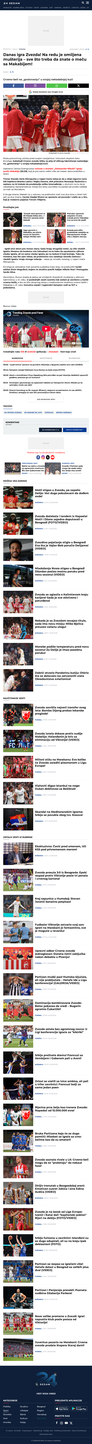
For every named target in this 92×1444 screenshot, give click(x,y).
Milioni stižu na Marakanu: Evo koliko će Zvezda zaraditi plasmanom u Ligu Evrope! (60, 763)
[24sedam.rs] (11, 3)
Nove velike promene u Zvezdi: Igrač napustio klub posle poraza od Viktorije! (60, 1319)
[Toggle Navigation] (87, 3)
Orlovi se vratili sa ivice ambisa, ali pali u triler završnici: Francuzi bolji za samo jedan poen (61, 1084)
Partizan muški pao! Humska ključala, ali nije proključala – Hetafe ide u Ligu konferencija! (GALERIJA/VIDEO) (61, 980)
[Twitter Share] (78, 86)
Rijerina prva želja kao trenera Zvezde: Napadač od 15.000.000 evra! (61, 1109)
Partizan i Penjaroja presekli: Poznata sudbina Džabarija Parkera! (61, 1292)
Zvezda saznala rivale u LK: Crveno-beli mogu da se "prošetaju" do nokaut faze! (62, 1163)
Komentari (74, 358)
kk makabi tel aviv (33, 412)
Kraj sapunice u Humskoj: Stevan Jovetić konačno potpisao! (57, 900)
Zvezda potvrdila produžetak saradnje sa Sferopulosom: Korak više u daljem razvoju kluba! (77, 233)
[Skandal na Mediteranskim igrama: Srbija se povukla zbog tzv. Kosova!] (18, 819)
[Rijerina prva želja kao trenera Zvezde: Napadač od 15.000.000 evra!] (18, 1115)
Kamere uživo (18, 8)
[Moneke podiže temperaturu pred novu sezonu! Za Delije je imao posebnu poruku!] (18, 654)
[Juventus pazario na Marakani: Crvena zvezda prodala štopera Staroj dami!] (18, 1349)
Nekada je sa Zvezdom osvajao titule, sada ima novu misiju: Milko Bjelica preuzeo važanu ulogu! (60, 624)
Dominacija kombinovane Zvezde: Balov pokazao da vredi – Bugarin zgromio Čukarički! (58, 1006)
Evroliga (49, 412)
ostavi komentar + (74, 430)
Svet (51, 8)
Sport (36, 8)
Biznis (83, 8)
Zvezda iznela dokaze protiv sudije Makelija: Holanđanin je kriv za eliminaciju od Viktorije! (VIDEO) (59, 737)
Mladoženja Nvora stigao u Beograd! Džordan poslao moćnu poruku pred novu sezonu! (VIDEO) (60, 571)
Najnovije (7, 8)
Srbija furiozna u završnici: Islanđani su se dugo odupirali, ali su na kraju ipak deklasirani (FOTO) (62, 1241)
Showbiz (44, 8)
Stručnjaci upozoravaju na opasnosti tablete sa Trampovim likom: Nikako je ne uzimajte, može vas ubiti (46, 384)
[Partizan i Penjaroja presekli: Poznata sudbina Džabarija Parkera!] (18, 1297)
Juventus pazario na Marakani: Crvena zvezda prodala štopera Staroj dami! (61, 1344)
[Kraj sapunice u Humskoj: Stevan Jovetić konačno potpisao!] (18, 906)
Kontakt (17, 1431)
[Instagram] (43, 457)
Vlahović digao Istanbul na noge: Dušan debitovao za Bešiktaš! (57, 787)
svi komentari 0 (50, 430)
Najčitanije (46, 358)
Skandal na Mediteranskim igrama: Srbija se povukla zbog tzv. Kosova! (59, 813)
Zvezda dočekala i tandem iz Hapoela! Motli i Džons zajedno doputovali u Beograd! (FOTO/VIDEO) (61, 519)
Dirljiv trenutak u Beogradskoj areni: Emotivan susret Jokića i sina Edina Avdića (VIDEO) (60, 1189)
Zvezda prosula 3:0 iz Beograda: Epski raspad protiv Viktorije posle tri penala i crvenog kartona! (61, 875)
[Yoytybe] (66, 1423)
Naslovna (7, 49)
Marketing (37, 1431)
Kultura (23, 1418)
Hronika (57, 8)
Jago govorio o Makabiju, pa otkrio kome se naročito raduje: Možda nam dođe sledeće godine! (33, 233)
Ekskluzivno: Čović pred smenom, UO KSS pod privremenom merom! (60, 848)
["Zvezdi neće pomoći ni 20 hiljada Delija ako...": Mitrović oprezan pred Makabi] (12, 220)
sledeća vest (68, 463)
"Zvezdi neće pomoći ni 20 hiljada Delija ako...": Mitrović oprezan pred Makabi (34, 217)
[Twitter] (48, 457)
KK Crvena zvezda (13, 412)
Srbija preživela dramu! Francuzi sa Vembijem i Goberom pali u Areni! (59, 1057)
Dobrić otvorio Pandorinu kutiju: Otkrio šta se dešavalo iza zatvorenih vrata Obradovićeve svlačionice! (62, 676)
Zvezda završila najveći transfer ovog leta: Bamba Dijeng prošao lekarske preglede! (60, 710)
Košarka (22, 49)
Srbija (23, 1422)
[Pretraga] (82, 2)
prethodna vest (29, 463)
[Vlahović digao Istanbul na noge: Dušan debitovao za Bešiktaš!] (18, 793)
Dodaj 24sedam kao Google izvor (48, 92)
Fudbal (38, 720)
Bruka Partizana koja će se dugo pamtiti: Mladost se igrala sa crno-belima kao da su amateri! (58, 1136)
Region (40, 1410)
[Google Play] (79, 1408)
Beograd (41, 1406)
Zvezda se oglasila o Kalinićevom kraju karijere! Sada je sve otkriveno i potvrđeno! (61, 597)
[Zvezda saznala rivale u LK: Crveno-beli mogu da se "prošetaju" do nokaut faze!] (18, 1167)
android (31, 351)
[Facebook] (38, 457)
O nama (9, 1431)
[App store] (62, 1408)
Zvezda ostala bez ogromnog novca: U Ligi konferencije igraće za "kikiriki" (61, 1031)
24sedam (53, 351)
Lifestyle (75, 8)
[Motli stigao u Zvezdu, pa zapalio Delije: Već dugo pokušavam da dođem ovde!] (18, 497)
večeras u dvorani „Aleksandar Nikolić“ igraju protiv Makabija (42, 170)
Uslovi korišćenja (79, 1431)
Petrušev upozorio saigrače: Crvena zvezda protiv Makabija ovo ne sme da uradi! (77, 217)
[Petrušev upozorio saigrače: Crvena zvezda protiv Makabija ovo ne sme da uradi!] (56, 220)
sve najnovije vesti (46, 399)
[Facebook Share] (13, 86)
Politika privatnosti (62, 1431)
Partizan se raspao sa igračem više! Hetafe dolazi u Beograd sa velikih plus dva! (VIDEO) (62, 1267)
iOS (22, 351)
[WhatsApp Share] (56, 86)
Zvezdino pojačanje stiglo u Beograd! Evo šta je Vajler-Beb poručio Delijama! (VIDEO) (61, 545)
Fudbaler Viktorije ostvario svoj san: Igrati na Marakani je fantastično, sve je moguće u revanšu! (60, 928)
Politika (29, 8)
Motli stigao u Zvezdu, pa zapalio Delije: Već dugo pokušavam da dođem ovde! (62, 493)
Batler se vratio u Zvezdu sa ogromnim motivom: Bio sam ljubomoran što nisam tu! (33, 468)
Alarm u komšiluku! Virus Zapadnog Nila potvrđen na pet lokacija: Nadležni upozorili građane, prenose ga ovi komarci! (48, 376)
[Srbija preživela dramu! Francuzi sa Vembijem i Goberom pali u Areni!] (18, 1062)
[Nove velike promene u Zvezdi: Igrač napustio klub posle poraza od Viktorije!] (18, 1323)
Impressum (27, 1431)
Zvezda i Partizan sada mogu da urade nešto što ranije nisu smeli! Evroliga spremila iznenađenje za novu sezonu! (72, 468)
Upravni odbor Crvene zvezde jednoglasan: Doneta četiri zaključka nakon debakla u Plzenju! (60, 954)
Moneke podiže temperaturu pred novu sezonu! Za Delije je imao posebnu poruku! (62, 650)
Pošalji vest (48, 1431)
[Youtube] (52, 457)
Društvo (66, 8)
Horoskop (41, 1414)
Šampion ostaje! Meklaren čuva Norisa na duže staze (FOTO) (37, 370)
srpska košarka (64, 412)
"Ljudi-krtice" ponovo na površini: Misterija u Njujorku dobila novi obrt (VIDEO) (46, 365)
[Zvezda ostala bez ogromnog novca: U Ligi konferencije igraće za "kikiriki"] (18, 1036)
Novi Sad (41, 1418)
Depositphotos (46, 1434)
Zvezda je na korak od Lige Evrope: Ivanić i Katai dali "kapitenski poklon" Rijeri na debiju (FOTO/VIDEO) (61, 1215)
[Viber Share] (35, 86)
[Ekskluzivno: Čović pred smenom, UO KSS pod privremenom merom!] (18, 854)
